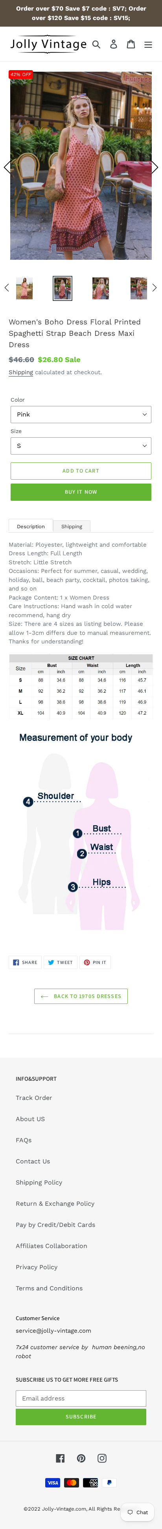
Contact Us (33, 1161)
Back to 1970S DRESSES (87, 996)
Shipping (21, 372)
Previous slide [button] (7, 167)
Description (31, 526)
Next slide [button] (155, 167)
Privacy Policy (36, 1267)
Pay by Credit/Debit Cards (55, 1224)
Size (16, 431)
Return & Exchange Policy (55, 1203)
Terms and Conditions (49, 1288)
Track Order (34, 1097)
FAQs (23, 1140)
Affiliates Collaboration (51, 1246)
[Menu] (148, 44)
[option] (81, 167)
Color (18, 400)
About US (30, 1119)
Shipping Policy (39, 1182)
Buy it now (81, 491)
